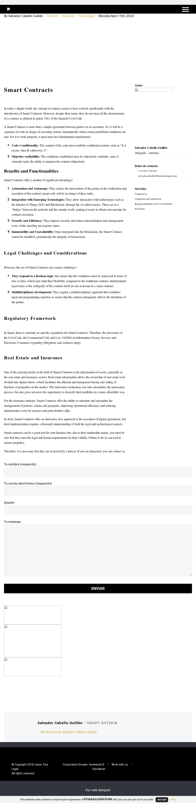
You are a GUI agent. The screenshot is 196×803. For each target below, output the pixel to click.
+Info (173, 799)
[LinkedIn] (35, 692)
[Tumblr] (29, 692)
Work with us (120, 764)
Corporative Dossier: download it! (83, 764)
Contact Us (85, 14)
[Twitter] (12, 692)
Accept (162, 799)
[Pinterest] (23, 692)
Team (66, 14)
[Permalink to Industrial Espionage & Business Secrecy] (32, 666)
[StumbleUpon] (40, 692)
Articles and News (157, 14)
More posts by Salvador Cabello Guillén (69, 732)
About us (48, 14)
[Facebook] (6, 692)
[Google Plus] (18, 692)
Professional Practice (118, 14)
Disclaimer (98, 769)
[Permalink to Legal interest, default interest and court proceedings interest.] (32, 641)
